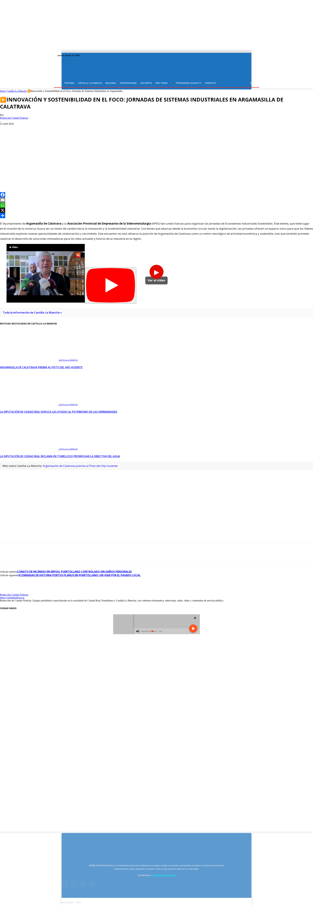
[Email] (156, 200)
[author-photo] (8, 591)
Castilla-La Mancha (17, 91)
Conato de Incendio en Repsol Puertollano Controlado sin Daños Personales (74, 571)
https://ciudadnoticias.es (12, 597)
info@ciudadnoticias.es (163, 875)
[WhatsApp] (28, 177)
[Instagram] (245, 55)
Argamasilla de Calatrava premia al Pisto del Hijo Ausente (41, 367)
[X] (249, 55)
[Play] (110, 286)
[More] (40, 177)
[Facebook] (242, 55)
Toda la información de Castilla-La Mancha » (32, 312)
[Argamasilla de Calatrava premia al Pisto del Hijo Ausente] (29, 360)
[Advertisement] (156, 150)
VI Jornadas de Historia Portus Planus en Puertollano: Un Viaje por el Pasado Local (79, 575)
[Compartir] (156, 215)
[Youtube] (253, 55)
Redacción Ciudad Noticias (14, 118)
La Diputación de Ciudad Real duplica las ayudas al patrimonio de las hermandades (58, 412)
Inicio (3, 91)
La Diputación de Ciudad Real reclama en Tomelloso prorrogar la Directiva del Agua (60, 456)
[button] (251, 83)
